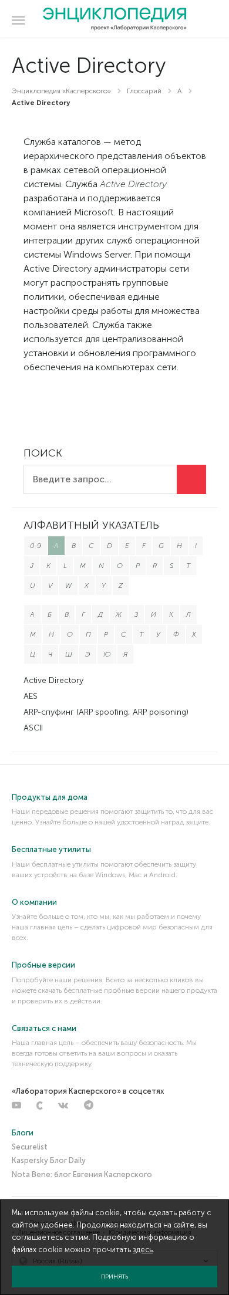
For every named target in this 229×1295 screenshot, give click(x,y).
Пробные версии (43, 965)
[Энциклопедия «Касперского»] (115, 19)
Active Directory (53, 680)
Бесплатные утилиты (51, 849)
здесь (143, 1249)
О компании (34, 902)
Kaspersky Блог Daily (49, 1160)
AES (30, 696)
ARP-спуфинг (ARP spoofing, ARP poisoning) (105, 712)
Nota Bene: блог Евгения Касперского (82, 1174)
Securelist (30, 1146)
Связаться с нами (44, 1028)
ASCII (33, 728)
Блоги (22, 1132)
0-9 (35, 546)
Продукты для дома (49, 797)
